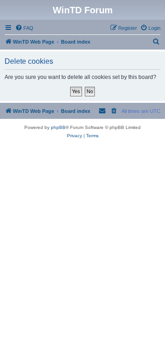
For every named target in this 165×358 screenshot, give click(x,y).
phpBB (58, 127)
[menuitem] (24, 28)
